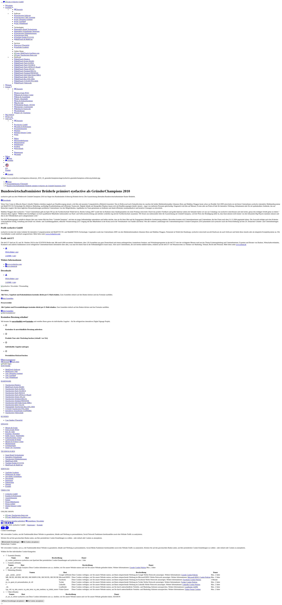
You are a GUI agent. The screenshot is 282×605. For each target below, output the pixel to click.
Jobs (16, 135)
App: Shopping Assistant (23, 19)
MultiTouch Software (12, 369)
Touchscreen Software (23, 15)
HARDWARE (6, 381)
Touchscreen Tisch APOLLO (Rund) (18, 395)
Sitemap (8, 484)
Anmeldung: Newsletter (35, 521)
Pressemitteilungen (21, 140)
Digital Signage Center (23, 133)
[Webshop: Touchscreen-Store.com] (25, 55)
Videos (17, 146)
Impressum (19, 152)
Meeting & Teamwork (23, 109)
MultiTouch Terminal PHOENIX (26, 73)
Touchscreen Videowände (14, 413)
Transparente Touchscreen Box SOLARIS (20, 407)
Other (10, 592)
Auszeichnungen (21, 129)
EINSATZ (4, 424)
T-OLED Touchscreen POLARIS (17, 409)
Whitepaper (19, 144)
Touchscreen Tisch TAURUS (15, 391)
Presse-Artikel (10, 504)
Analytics (11, 563)
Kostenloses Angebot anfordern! (14, 521)
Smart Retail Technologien (14, 455)
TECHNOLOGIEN (8, 451)
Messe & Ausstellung (22, 97)
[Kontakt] (4, 2)
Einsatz (8, 85)
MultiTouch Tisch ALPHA (24, 63)
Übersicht (19, 9)
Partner (17, 131)
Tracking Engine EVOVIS (24, 37)
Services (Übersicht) (22, 45)
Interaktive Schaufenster (13, 457)
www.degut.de (241, 244)
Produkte (9, 6)
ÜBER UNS (5, 490)
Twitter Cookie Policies (189, 582)
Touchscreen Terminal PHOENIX (17, 401)
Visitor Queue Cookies (193, 589)
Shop (10, 158)
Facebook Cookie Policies (192, 580)
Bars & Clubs (10, 432)
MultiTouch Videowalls (23, 83)
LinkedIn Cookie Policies (191, 584)
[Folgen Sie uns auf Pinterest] (12, 523)
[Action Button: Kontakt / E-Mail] (7, 528)
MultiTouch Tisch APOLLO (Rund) (27, 67)
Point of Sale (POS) (22, 93)
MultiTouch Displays (22, 59)
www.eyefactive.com (52, 234)
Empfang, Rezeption (12, 434)
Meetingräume (10, 444)
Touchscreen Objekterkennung (26, 33)
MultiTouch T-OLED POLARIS (26, 81)
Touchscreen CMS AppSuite (25, 17)
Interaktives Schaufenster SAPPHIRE (18, 411)
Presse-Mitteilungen (12, 502)
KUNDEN (10, 115)
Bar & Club (19, 103)
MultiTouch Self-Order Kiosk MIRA (28, 75)
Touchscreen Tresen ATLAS (15, 397)
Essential (11, 555)
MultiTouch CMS (11, 371)
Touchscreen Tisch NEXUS (15, 393)
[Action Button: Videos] (3, 528)
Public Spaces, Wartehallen (14, 436)
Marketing (11, 570)
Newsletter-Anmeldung (13, 476)
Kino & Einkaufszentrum (24, 101)
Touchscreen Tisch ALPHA (15, 389)
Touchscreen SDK (21, 35)
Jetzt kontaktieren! (9, 360)
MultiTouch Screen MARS (24, 61)
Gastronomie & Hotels (13, 440)
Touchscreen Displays (13, 385)
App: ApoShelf (20, 21)
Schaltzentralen (10, 446)
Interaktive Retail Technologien (26, 29)
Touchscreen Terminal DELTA (16, 399)
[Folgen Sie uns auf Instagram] (4, 523)
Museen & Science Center (24, 95)
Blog (17, 139)
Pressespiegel (19, 142)
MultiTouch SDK (11, 461)
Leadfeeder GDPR (191, 587)
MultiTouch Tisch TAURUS (25, 65)
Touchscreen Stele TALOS (14, 405)
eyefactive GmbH (21, 125)
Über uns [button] (8, 119)
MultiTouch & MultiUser (24, 39)
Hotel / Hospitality (21, 99)
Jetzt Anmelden (8, 298)
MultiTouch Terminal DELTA (25, 71)
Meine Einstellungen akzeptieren (13, 601)
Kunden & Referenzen (23, 127)
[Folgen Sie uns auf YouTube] (2, 523)
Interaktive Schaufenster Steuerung (27, 31)
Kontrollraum (20, 111)
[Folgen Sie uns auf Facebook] (6, 523)
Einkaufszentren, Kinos (13, 438)
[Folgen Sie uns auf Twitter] (8, 523)
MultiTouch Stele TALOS (24, 77)
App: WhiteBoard (21, 23)
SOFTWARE (5, 366)
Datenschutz (9, 482)
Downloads (19, 148)
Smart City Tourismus (22, 113)
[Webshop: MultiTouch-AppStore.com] (26, 53)
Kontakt (18, 154)
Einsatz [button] (8, 87)
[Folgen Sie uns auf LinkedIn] (11, 523)
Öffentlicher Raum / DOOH (25, 105)
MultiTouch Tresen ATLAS (24, 69)
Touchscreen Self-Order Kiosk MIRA (18, 403)
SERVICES (5, 469)
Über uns (9, 117)
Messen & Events (11, 428)
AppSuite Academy (22, 47)
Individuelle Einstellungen (11, 542)
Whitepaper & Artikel (12, 474)
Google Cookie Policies (138, 567)
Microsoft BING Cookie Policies (199, 577)
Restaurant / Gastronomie (24, 107)
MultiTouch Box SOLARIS (25, 79)
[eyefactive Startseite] (14, 2)
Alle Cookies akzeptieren (31, 542)
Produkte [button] (8, 7)
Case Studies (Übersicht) (13, 420)
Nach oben (15, 362)
